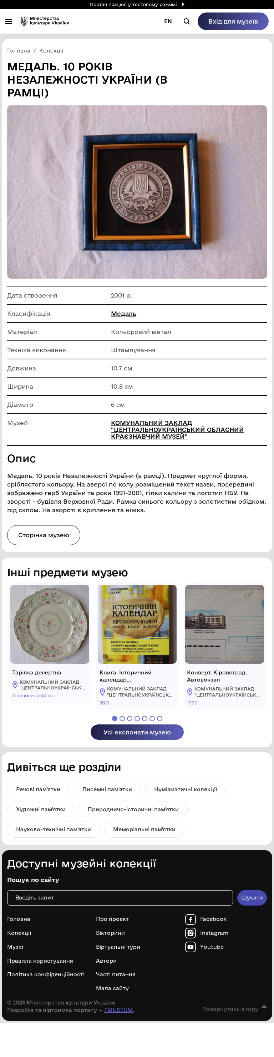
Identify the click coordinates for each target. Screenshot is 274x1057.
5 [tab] (144, 718)
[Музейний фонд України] (45, 21)
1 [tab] (114, 718)
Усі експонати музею (137, 732)
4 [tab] (137, 718)
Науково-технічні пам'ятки (53, 829)
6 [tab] (152, 718)
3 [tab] (129, 718)
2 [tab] (122, 718)
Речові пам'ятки (38, 789)
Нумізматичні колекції (185, 789)
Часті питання (116, 974)
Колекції (19, 933)
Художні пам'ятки (41, 809)
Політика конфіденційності (46, 974)
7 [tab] (159, 718)
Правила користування (40, 961)
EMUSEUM (118, 1010)
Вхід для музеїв (233, 21)
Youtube (212, 947)
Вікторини (110, 933)
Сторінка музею (43, 535)
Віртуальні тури (118, 947)
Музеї (15, 947)
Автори (106, 961)
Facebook (213, 919)
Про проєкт (112, 919)
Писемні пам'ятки (107, 789)
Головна (18, 919)
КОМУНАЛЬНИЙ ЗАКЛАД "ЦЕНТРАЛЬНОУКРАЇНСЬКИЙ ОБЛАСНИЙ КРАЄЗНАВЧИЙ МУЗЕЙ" (177, 429)
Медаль (123, 313)
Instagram (214, 933)
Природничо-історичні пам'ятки (133, 809)
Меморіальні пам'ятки (144, 829)
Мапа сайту (112, 988)
